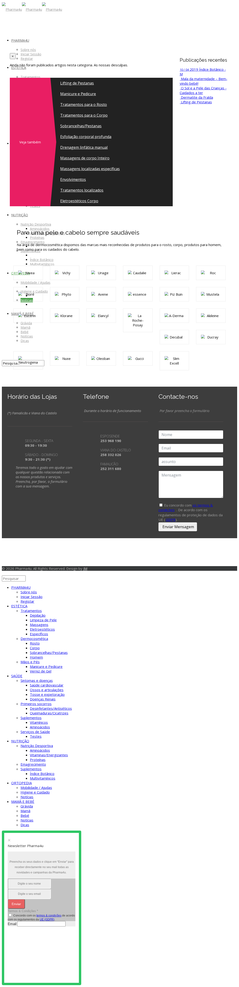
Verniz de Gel (40, 671)
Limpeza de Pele (43, 620)
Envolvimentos (73, 179)
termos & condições (48, 915)
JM (85, 568)
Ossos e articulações (46, 689)
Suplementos (31, 717)
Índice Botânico (42, 773)
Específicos (39, 634)
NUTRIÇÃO (20, 741)
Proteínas (38, 759)
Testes (36, 736)
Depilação (38, 615)
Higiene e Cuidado (35, 792)
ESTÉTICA (19, 606)
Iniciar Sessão (31, 596)
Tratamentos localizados (81, 190)
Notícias (27, 796)
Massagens (39, 624)
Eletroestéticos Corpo (79, 201)
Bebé (25, 815)
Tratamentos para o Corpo (84, 115)
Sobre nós (29, 592)
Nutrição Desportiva (37, 745)
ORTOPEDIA (21, 783)
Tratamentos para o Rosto (83, 104)
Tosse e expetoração (47, 694)
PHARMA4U (21, 587)
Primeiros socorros (36, 703)
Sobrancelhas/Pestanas (81, 126)
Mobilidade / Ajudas (36, 787)
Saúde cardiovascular (46, 685)
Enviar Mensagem (178, 526)
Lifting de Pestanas (77, 83)
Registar (27, 601)
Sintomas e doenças (37, 680)
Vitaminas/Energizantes (49, 755)
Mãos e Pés (30, 661)
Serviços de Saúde (35, 731)
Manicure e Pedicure (78, 94)
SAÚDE (16, 675)
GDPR (171, 519)
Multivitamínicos (42, 778)
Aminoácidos (40, 727)
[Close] (3, 573)
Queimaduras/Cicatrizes (49, 713)
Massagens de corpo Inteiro (84, 158)
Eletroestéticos (42, 629)
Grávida (27, 806)
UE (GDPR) (47, 919)
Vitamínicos (39, 722)
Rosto (35, 643)
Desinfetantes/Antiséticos (51, 708)
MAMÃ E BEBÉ (22, 801)
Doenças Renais (43, 699)
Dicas (25, 824)
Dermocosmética (34, 638)
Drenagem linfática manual (84, 147)
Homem (36, 657)
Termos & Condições (23, 911)
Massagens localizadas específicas (90, 169)
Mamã (25, 810)
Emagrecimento (33, 764)
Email (12, 924)
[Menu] (3, 23)
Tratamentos (31, 610)
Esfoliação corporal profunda (85, 137)
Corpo (35, 648)
